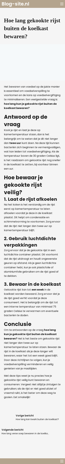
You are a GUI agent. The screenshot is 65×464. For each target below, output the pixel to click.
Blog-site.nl (15, 4)
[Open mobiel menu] (61, 4)
